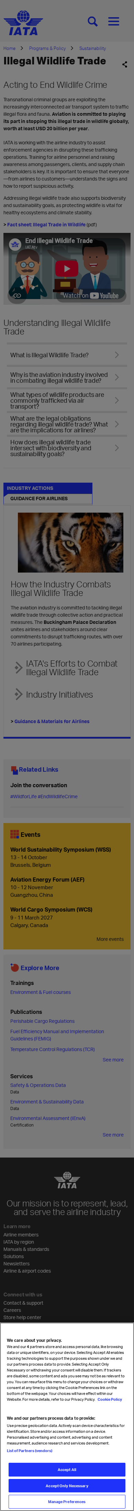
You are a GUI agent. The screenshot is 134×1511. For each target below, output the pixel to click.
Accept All (67, 1469)
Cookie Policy (109, 1399)
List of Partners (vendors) (29, 1450)
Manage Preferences (67, 1501)
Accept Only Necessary (67, 1485)
